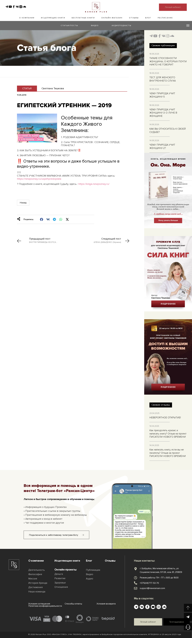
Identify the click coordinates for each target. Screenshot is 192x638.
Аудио (89, 578)
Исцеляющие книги (53, 18)
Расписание (165, 18)
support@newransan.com (152, 588)
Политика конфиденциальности (45, 606)
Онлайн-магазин (112, 18)
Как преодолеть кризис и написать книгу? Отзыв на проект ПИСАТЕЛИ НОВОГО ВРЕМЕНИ (167, 433)
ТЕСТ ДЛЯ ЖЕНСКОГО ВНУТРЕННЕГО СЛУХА (162, 79)
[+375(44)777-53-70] (135, 583)
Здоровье (60, 582)
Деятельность (36, 570)
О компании (26, 18)
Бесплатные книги (83, 18)
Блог (148, 18)
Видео (89, 574)
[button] (41, 219)
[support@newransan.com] (135, 588)
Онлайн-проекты (65, 569)
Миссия (32, 578)
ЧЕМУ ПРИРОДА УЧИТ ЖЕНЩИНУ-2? (162, 146)
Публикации (93, 570)
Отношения (61, 587)
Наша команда (36, 591)
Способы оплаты (73, 603)
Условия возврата (106, 603)
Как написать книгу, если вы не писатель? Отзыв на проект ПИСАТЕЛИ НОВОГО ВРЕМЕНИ (167, 453)
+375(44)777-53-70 (149, 583)
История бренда (37, 583)
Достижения (35, 587)
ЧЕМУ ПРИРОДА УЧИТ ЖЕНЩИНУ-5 (162, 95)
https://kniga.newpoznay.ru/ (93, 184)
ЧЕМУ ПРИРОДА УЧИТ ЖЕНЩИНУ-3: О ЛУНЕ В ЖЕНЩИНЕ (163, 113)
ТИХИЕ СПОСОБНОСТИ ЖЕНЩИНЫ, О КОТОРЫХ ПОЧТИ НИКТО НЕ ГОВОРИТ (168, 61)
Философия (35, 574)
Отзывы (134, 18)
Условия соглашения (39, 603)
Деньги (58, 574)
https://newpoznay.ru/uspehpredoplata (39, 178)
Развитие (59, 578)
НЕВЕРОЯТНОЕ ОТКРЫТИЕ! (165, 417)
